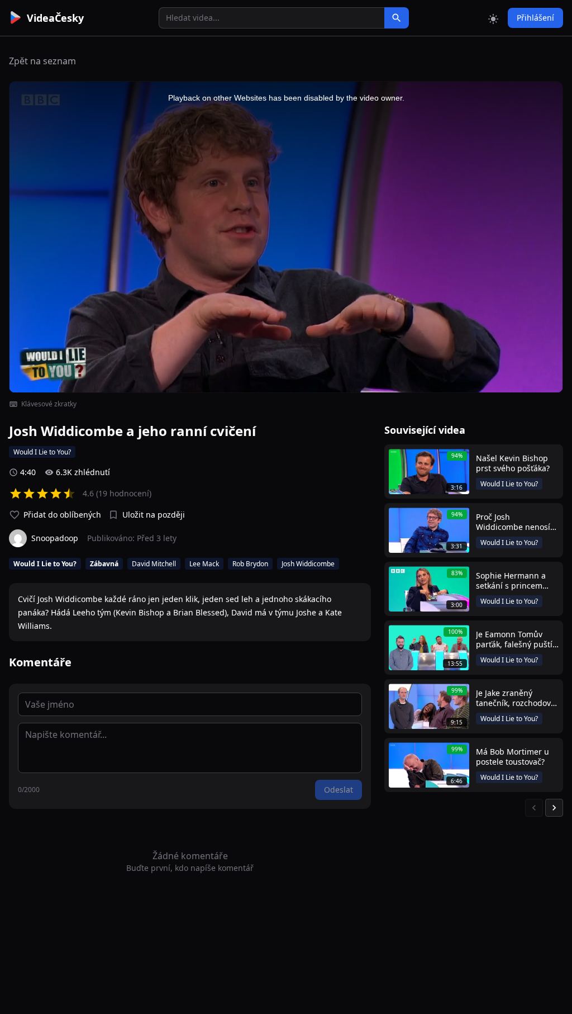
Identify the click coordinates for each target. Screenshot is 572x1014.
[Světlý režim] (493, 18)
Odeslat (338, 789)
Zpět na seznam (42, 61)
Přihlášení (535, 17)
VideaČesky (55, 18)
